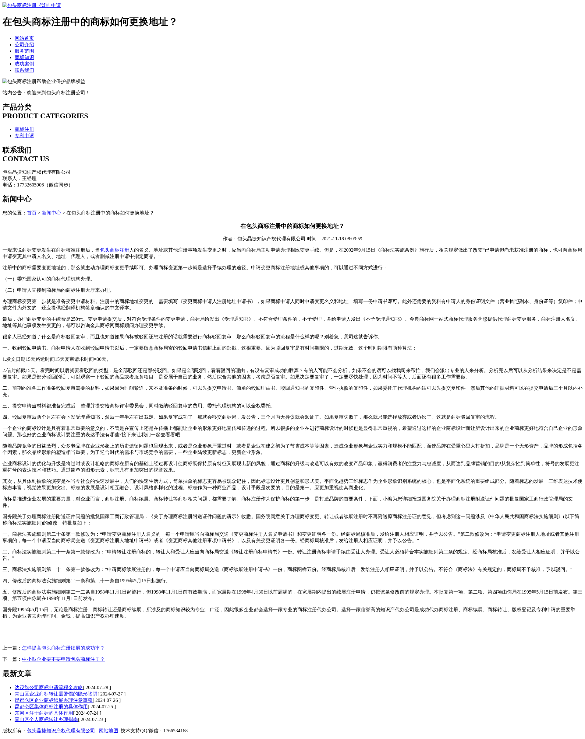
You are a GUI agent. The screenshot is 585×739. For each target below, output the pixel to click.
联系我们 (24, 70)
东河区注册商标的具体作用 (44, 713)
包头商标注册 (114, 250)
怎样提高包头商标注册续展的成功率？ (63, 647)
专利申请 (24, 135)
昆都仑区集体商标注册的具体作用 (51, 706)
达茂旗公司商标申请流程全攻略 (49, 687)
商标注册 (24, 129)
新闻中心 (51, 212)
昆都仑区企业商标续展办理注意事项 (54, 700)
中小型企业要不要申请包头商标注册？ (63, 659)
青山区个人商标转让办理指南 (46, 719)
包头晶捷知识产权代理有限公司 (61, 730)
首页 (32, 212)
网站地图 (108, 730)
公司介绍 (24, 44)
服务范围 (24, 51)
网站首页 (24, 38)
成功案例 (24, 63)
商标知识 (24, 57)
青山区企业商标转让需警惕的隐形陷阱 (56, 693)
